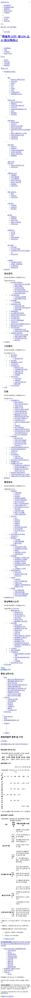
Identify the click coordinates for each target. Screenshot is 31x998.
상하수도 (14, 195)
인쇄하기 (7, 733)
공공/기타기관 (8, 970)
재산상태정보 (12, 701)
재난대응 (14, 247)
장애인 (13, 88)
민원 (5, 387)
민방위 (13, 577)
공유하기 (7, 723)
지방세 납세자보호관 (17, 150)
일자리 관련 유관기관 (17, 105)
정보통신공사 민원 (16, 463)
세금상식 (14, 148)
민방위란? (17, 579)
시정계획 (17, 661)
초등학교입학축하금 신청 (19, 109)
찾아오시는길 (18, 619)
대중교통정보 (15, 177)
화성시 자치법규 (16, 222)
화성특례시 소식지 (16, 362)
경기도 (10, 974)
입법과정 (14, 218)
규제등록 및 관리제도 (21, 548)
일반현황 (14, 623)
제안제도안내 (18, 358)
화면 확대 (13, 27)
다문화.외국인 (15, 92)
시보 (15, 532)
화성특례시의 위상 (20, 626)
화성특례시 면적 (19, 641)
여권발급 (14, 436)
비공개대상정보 (19, 288)
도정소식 (17, 494)
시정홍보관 (14, 652)
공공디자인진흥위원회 (21, 594)
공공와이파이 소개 (20, 329)
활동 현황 (17, 384)
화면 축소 (4, 27)
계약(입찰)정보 (15, 570)
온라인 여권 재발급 (20, 440)
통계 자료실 (18, 543)
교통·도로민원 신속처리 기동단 (20, 476)
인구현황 (17, 539)
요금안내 (10, 703)
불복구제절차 (18, 286)
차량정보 (14, 184)
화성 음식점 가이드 (17, 662)
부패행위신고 (15, 461)
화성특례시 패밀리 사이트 (12, 968)
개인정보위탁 (18, 529)
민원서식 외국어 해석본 (21, 409)
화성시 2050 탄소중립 (14, 695)
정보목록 (14, 300)
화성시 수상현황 (19, 512)
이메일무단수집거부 (18, 942)
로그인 (6, 19)
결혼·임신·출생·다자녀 (18, 79)
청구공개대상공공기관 (21, 291)
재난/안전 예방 (15, 249)
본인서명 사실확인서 (20, 418)
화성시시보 (14, 220)
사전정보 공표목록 (20, 297)
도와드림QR (15, 454)
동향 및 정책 (15, 122)
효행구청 (10, 961)
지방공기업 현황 (13, 699)
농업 (12, 235)
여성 (12, 90)
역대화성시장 (18, 639)
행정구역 (17, 634)
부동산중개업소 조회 (17, 135)
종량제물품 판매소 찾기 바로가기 (11, 744)
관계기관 (7, 972)
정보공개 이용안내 (16, 282)
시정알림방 (17, 492)
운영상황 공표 (18, 373)
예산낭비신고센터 (16, 460)
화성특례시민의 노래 (20, 628)
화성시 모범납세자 (16, 154)
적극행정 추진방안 (20, 561)
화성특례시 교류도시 (20, 637)
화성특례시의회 (9, 7)
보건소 (10, 952)
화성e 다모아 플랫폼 (17, 324)
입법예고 (14, 217)
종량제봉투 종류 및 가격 (15, 681)
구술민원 (17, 425)
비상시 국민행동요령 (20, 581)
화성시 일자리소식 (16, 102)
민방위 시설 (18, 583)
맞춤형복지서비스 (16, 94)
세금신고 (14, 146)
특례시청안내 (15, 610)
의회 (5, 50)
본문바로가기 (5, 2)
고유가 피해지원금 (20, 514)
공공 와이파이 (15, 327)
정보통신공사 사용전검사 (22, 465)
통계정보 (14, 538)
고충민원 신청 (18, 371)
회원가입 (7, 21)
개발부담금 (14, 137)
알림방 (16, 550)
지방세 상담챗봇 (16, 152)
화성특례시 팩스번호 (20, 621)
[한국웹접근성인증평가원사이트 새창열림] (7, 996)
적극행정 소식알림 (20, 563)
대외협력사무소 (12, 957)
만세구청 (10, 959)
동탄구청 (10, 965)
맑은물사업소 (12, 954)
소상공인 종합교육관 (20, 500)
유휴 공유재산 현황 (20, 336)
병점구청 (10, 963)
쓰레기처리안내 (12, 683)
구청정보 (7, 12)
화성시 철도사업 (16, 180)
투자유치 (14, 209)
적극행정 (14, 556)
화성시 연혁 (18, 625)
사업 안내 (17, 456)
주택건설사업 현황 (16, 126)
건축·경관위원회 (19, 592)
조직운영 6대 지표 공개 (21, 643)
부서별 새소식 (18, 614)
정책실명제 (14, 311)
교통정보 (14, 175)
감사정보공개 (15, 316)
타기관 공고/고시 (19, 530)
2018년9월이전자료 (20, 298)
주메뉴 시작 (4, 68)
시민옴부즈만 (15, 366)
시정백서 (14, 648)
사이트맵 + (4, 741)
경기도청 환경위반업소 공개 (16, 690)
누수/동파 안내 (12, 710)
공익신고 (14, 452)
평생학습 (14, 112)
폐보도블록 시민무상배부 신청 (17, 688)
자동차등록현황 (19, 541)
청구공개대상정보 (19, 289)
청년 (12, 85)
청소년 (13, 83)
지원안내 (14, 207)
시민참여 (7, 342)
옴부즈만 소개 (18, 367)
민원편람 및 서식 (19, 420)
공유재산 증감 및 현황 (21, 334)
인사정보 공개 (15, 318)
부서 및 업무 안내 (19, 616)
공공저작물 (17, 309)
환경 (12, 194)
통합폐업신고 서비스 (20, 414)
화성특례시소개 (9, 597)
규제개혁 (14, 545)
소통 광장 (17, 380)
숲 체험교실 (14, 266)
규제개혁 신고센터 (20, 552)
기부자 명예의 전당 (20, 505)
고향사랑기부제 (19, 511)
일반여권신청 (18, 438)
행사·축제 (14, 355)
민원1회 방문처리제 (20, 411)
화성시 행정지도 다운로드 (22, 635)
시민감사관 (14, 376)
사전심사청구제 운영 (20, 413)
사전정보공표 (15, 295)
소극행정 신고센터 (20, 568)
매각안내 (17, 340)
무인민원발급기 (19, 427)
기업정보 (14, 205)
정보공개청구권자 (19, 293)
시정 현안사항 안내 (20, 382)
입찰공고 (17, 521)
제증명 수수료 (18, 407)
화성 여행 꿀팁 (15, 650)
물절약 (10, 708)
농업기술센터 (15, 237)
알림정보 (14, 491)
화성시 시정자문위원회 (21, 503)
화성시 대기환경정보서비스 (16, 679)
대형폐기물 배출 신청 (14, 686)
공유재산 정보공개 (16, 333)
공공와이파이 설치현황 (21, 331)
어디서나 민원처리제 (20, 434)
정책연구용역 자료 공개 (18, 315)
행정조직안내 (18, 612)
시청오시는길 (6, 943)
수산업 (13, 232)
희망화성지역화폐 (19, 498)
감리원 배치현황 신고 (21, 467)
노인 (12, 87)
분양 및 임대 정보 (16, 128)
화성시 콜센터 (18, 402)
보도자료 (14, 360)
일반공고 (17, 520)
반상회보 (17, 496)
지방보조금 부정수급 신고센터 (20, 474)
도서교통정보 (15, 178)
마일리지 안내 (18, 458)
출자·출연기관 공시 (17, 325)
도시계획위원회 (19, 590)
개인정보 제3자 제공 (20, 527)
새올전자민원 (18, 429)
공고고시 (14, 516)
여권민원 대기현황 (20, 442)
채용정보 (14, 103)
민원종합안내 (15, 400)
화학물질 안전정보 (13, 692)
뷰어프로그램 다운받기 (18, 472)
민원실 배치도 (18, 405)
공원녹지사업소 (12, 956)
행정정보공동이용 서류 (21, 416)
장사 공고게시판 (19, 501)
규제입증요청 (18, 554)
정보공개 (7, 269)
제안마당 (14, 356)
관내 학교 (14, 114)
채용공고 (17, 525)
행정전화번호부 (16, 943)
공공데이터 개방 (16, 304)
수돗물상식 (11, 706)
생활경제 (14, 155)
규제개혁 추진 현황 (20, 547)
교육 (12, 111)
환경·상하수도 (8, 716)
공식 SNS (7, 31)
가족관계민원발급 (16, 447)
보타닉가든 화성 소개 (17, 165)
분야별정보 (10, 71)
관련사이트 (14, 138)
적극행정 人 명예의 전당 (21, 557)
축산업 (13, 233)
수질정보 (10, 704)
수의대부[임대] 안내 (20, 338)
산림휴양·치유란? (16, 262)
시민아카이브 (15, 385)
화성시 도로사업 (16, 182)
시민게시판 (14, 364)
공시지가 (14, 124)
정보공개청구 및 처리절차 (22, 284)
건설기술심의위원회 (20, 595)
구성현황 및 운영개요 (21, 369)
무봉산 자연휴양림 (16, 264)
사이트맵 (7, 63)
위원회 (13, 588)
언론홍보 (17, 375)
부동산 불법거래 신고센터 (19, 133)
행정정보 (7, 478)
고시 (15, 518)
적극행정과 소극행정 (20, 559)
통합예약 (7, 9)
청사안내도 (17, 617)
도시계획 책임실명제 (17, 313)
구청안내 (17, 632)
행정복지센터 (12, 966)
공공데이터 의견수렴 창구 (22, 307)
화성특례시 (7, 5)
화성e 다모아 (8, 11)
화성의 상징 (18, 630)
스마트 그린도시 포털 (14, 694)
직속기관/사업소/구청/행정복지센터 (15, 948)
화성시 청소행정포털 (14, 684)
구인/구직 (14, 107)
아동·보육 (14, 81)
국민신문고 (17, 404)
